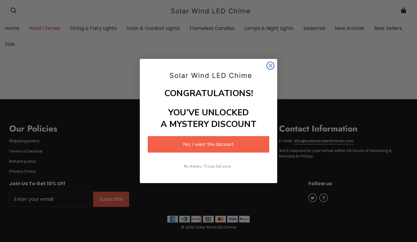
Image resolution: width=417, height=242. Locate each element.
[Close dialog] (270, 65)
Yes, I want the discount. (208, 144)
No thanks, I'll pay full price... (209, 166)
